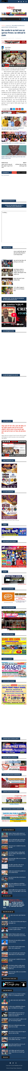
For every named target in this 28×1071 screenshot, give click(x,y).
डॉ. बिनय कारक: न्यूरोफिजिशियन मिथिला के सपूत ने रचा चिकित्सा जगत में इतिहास (17, 1007)
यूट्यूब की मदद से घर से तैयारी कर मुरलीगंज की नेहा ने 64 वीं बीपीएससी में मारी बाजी (17, 994)
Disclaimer (19, 1068)
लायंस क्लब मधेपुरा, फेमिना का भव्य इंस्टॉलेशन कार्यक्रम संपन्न (13, 143)
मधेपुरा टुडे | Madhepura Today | (11, 899)
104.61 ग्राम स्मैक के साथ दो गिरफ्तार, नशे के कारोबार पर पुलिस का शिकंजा (17, 928)
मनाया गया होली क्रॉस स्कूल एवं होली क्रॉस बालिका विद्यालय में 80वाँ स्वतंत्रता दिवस (20, 253)
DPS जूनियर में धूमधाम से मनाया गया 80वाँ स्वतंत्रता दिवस (19, 289)
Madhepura (8, 25)
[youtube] (21, 1)
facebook (23, 172)
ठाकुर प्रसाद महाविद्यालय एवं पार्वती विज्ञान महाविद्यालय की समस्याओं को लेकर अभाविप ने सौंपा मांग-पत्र (12, 128)
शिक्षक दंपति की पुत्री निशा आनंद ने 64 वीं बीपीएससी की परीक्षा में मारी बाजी (17, 1045)
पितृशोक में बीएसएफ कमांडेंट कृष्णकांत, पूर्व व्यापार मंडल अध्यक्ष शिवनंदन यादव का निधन (13, 157)
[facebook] (18, 1)
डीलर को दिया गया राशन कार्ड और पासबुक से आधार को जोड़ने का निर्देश (17, 1032)
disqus (18, 172)
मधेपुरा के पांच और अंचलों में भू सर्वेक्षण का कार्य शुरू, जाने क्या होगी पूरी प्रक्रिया (17, 1019)
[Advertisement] (14, 721)
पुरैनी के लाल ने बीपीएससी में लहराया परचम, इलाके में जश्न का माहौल (17, 1026)
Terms (7, 1068)
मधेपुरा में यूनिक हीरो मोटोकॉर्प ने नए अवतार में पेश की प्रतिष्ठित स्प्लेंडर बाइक (17, 1038)
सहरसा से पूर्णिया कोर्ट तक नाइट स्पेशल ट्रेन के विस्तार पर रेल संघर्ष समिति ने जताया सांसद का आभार (17, 891)
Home (3, 25)
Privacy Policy (13, 1068)
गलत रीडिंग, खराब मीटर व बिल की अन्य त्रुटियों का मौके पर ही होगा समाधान (16, 865)
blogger (14, 172)
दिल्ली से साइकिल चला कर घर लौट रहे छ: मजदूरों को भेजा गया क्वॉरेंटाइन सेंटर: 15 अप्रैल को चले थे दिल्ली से (17, 1014)
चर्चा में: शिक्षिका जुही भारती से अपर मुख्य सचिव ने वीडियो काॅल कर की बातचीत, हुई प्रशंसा (16, 1052)
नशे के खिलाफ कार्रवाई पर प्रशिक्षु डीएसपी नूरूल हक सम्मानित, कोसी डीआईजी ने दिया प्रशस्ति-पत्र (17, 854)
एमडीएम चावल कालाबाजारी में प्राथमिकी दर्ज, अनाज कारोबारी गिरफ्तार (17, 871)
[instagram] (15, 1063)
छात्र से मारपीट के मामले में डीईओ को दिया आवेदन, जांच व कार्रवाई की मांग (17, 947)
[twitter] (23, 1)
